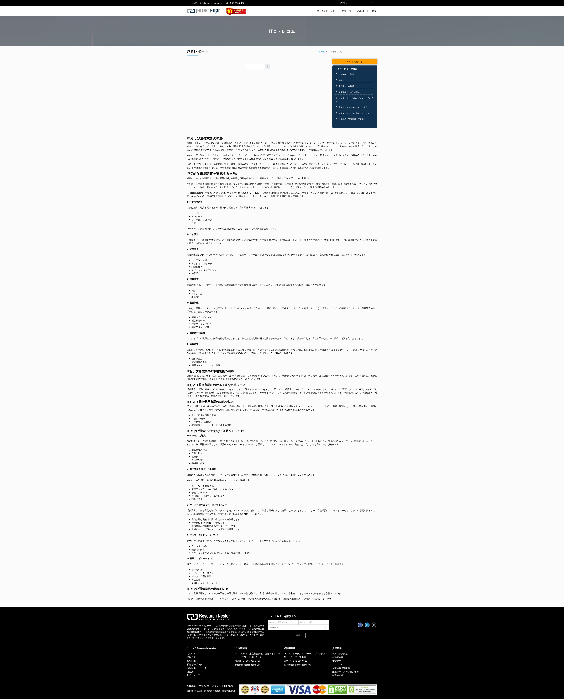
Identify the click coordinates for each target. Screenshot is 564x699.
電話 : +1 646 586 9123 (295, 660)
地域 (374, 11)
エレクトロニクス (341, 664)
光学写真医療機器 (341, 668)
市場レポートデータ (197, 668)
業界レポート (193, 660)
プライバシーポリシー (210, 686)
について (193, 3)
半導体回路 (337, 675)
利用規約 (228, 686)
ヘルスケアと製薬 (346, 74)
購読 (298, 635)
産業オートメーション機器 (345, 671)
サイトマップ (193, 675)
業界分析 (191, 657)
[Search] (372, 3)
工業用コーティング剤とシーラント (354, 113)
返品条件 (191, 671)
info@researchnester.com (297, 664)
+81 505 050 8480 (235, 3)
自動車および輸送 (346, 86)
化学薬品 (336, 660)
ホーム (311, 11)
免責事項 (191, 686)
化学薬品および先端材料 (349, 92)
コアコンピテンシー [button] (327, 11)
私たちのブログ (194, 664)
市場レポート (362, 11)
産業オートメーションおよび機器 (353, 107)
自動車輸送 (337, 657)
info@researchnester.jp (211, 3)
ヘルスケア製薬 (340, 653)
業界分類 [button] (346, 11)
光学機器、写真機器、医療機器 (352, 119)
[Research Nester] (203, 11)
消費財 (341, 80)
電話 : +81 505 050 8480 (247, 660)
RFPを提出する (354, 61)
